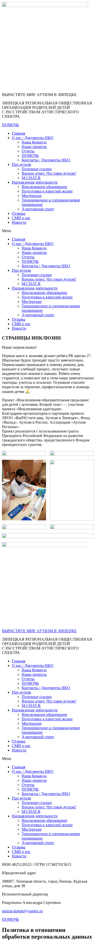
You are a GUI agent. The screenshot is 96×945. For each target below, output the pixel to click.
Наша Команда (34, 142)
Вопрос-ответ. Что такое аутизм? (49, 173)
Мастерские (32, 196)
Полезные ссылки (37, 169)
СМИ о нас (21, 218)
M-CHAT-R (31, 178)
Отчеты (28, 151)
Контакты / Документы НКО (46, 160)
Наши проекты (34, 147)
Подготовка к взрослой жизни (47, 191)
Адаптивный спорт (38, 209)
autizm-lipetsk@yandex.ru (22, 911)
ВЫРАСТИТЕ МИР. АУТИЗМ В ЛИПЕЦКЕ (39, 631)
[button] (48, 231)
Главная (18, 133)
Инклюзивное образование (44, 187)
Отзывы (18, 213)
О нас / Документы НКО (32, 138)
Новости (19, 222)
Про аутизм (21, 164)
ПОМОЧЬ (30, 155)
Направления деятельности (35, 182)
